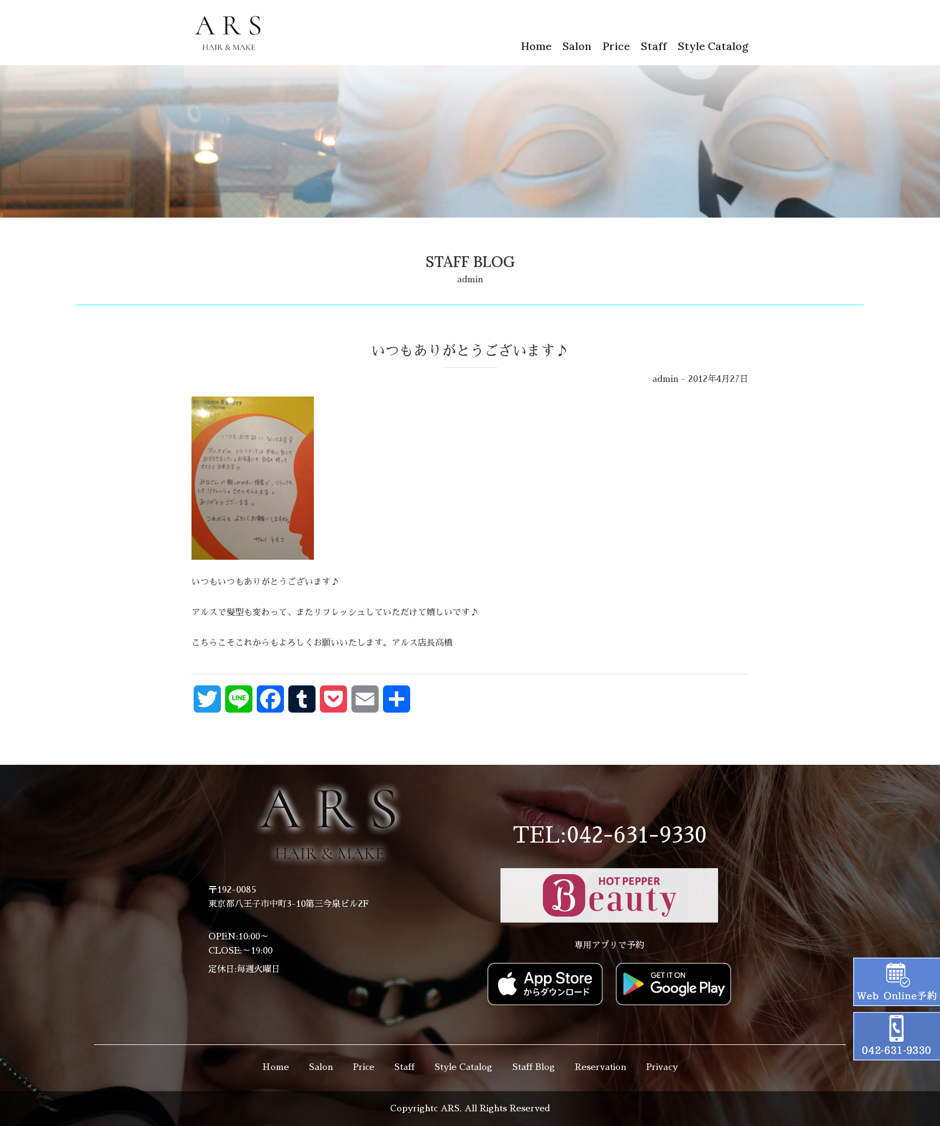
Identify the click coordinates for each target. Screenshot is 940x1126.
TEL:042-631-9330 (609, 835)
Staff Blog (533, 1067)
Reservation (600, 1067)
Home (536, 46)
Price (616, 46)
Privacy (662, 1067)
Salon (576, 46)
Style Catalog (713, 46)
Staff (654, 46)
